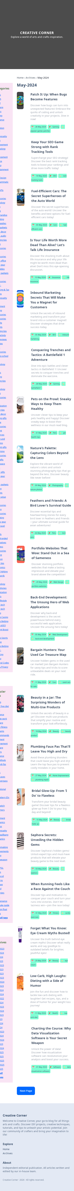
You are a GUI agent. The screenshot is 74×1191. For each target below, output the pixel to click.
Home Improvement (59, 775)
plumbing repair (40, 779)
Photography (55, 485)
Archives (30, 77)
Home (20, 77)
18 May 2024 (39, 731)
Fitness (54, 913)
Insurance (54, 277)
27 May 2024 (38, 775)
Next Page (26, 1090)
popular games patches (47, 129)
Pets (53, 433)
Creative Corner (37, 32)
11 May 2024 (38, 682)
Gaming (54, 127)
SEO (52, 176)
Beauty (54, 731)
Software (55, 1067)
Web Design (56, 582)
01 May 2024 (39, 913)
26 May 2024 (38, 533)
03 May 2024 (39, 869)
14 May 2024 (39, 176)
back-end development (42, 638)
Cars (53, 225)
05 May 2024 (39, 225)
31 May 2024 (39, 433)
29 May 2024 (39, 582)
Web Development (58, 634)
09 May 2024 (38, 485)
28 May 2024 (38, 127)
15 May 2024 (38, 277)
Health (53, 1013)
